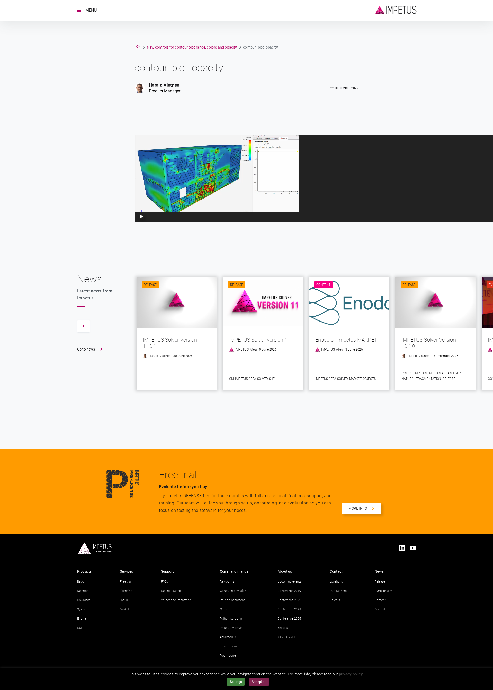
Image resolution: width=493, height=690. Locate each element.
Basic (80, 581)
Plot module (228, 655)
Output (224, 609)
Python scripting (231, 618)
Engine (81, 618)
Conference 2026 (289, 618)
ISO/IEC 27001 (288, 637)
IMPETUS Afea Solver (251, 379)
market (355, 379)
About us (285, 571)
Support (167, 571)
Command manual (234, 571)
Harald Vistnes (164, 85)
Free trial (125, 581)
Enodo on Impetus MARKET (346, 340)
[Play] (141, 216)
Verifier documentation (176, 600)
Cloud (124, 600)
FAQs (164, 581)
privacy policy (351, 674)
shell (273, 379)
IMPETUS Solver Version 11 (259, 340)
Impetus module (231, 628)
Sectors (283, 628)
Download (84, 600)
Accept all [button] (259, 682)
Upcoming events (289, 581)
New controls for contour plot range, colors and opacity (192, 47)
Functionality (383, 591)
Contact (336, 571)
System (82, 609)
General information (233, 591)
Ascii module (228, 637)
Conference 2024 (289, 609)
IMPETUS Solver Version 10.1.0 (429, 343)
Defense (82, 591)
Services (126, 571)
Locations (336, 581)
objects (369, 379)
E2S (404, 373)
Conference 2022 (289, 600)
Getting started (171, 591)
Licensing (126, 591)
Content (323, 285)
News (379, 571)
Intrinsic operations (232, 600)
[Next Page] (83, 326)
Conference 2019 (289, 591)
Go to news (86, 349)
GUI (231, 379)
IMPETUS (420, 373)
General (380, 609)
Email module (229, 646)
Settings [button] (236, 682)
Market (124, 609)
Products (84, 571)
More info (357, 508)
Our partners (338, 591)
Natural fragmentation (421, 379)
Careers (335, 600)
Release (150, 285)
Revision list (227, 581)
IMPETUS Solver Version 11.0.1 (170, 343)
